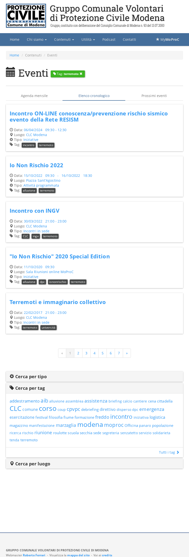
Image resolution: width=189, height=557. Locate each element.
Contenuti (63, 39)
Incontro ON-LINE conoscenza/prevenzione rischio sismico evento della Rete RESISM (89, 116)
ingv (35, 236)
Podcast (108, 39)
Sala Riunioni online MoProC (50, 271)
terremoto (46, 145)
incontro (28, 145)
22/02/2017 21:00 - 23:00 (45, 312)
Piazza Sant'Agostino (43, 180)
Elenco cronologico (94, 95)
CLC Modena (36, 134)
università (48, 327)
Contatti (129, 39)
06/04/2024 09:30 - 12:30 (45, 129)
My (169, 39)
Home (14, 39)
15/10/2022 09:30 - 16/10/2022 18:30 (58, 175)
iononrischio (57, 282)
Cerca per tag (29, 388)
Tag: (67, 74)
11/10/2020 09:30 (39, 267)
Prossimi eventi (154, 95)
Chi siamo (35, 39)
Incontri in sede (36, 231)
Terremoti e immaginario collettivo (58, 302)
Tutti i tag (167, 452)
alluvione (29, 190)
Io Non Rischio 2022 (36, 165)
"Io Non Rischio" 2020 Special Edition (60, 256)
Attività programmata (41, 185)
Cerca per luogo (32, 464)
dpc (42, 282)
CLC (25, 236)
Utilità (87, 39)
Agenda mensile (34, 95)
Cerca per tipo (30, 376)
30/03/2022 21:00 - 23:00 (45, 221)
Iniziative (30, 139)
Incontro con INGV (34, 210)
